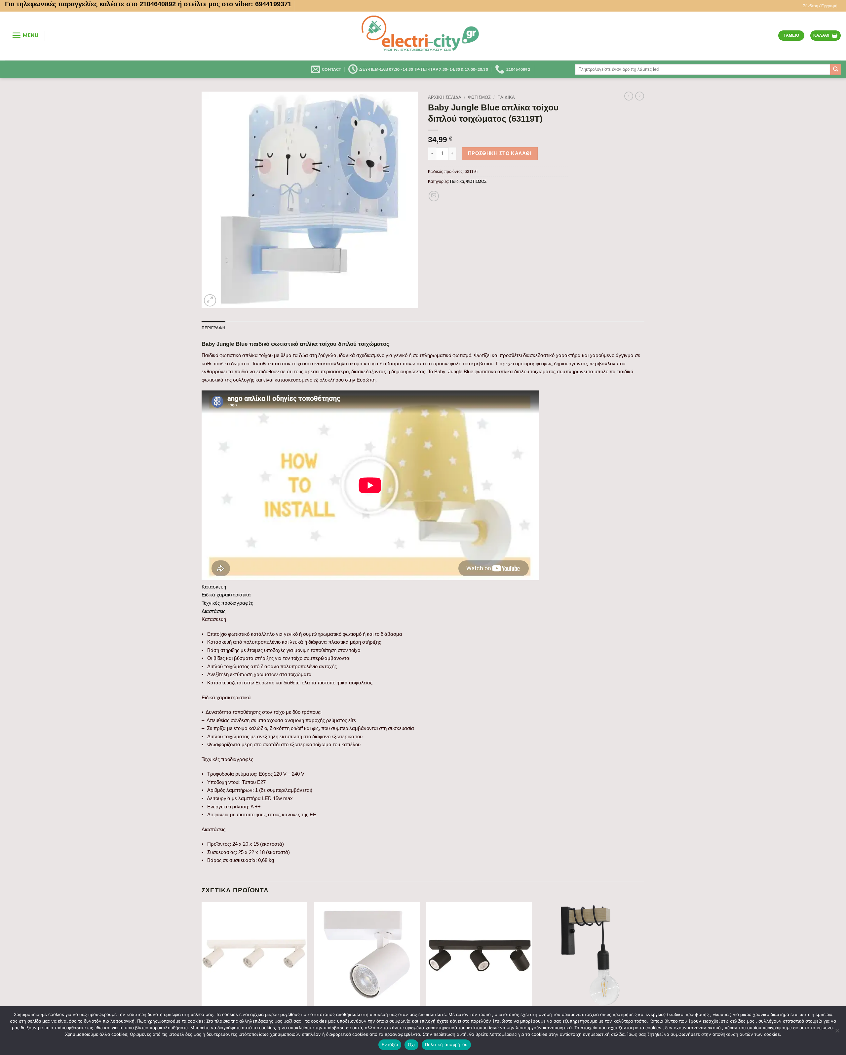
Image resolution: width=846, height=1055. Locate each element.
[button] (820, 6)
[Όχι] (837, 1032)
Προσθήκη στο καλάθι (500, 153)
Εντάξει (390, 1044)
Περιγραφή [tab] (213, 327)
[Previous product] (639, 96)
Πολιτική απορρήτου (446, 1044)
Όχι (411, 1044)
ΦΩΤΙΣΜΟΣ (479, 97)
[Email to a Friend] (434, 196)
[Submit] (835, 69)
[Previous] (202, 973)
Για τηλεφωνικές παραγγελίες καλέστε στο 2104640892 (90, 4)
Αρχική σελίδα (444, 97)
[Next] (644, 973)
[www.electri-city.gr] (423, 36)
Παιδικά (506, 97)
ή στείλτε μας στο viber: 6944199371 (234, 4)
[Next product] (628, 96)
